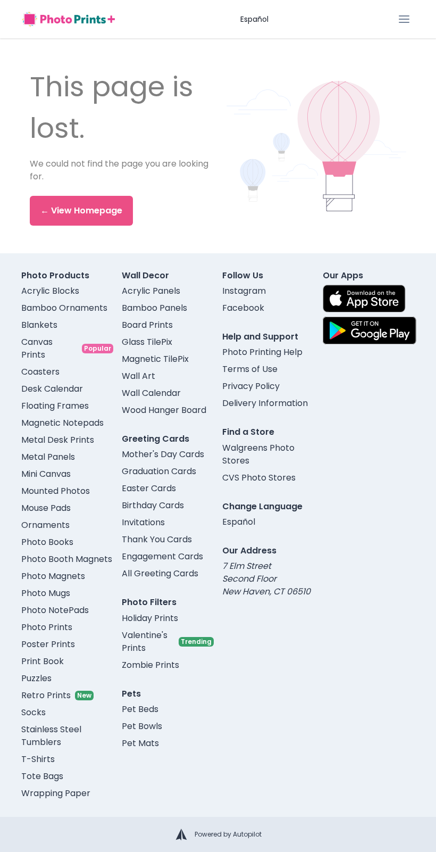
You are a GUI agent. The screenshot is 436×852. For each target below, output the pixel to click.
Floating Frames (55, 406)
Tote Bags (42, 776)
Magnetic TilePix (155, 359)
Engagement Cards (162, 556)
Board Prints (147, 325)
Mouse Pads (46, 508)
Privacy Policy (251, 386)
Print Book (42, 661)
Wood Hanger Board (164, 410)
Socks (33, 712)
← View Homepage (81, 210)
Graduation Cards (159, 471)
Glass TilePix (147, 342)
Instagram (244, 291)
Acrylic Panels (151, 291)
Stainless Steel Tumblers (51, 735)
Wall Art (138, 376)
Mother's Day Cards (163, 454)
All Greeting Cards (160, 573)
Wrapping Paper (55, 793)
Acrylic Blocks (50, 291)
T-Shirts (38, 759)
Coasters (40, 372)
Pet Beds (140, 709)
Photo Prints (46, 627)
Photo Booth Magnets (66, 559)
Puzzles (36, 678)
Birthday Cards (153, 505)
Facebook (243, 308)
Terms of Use (250, 369)
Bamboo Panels (154, 308)
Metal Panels (48, 457)
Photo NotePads (55, 610)
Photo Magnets (53, 576)
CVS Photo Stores (259, 478)
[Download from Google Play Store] (369, 330)
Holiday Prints (150, 618)
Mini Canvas (46, 474)
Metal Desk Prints (57, 440)
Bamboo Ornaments (64, 308)
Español (254, 19)
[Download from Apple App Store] (364, 298)
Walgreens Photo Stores (258, 454)
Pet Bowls (142, 726)
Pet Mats (140, 743)
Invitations (143, 522)
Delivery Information (265, 403)
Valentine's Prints (144, 641)
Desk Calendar (52, 389)
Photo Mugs (45, 593)
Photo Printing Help (262, 352)
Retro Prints (46, 695)
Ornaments (45, 525)
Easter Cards (149, 488)
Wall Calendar (151, 393)
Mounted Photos (55, 491)
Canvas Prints (37, 348)
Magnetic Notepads (62, 423)
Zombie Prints (150, 665)
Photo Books (47, 542)
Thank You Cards (157, 539)
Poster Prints (48, 644)
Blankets (39, 325)
